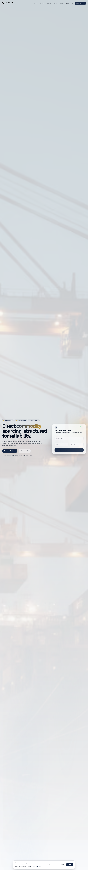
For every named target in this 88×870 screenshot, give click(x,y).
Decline (62, 864)
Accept (69, 864)
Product (57, 435)
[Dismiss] (73, 862)
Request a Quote (9, 451)
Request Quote (79, 3)
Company (42, 3)
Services (49, 3)
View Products (24, 451)
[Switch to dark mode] (72, 3)
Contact (62, 3)
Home (35, 3)
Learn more (38, 866)
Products (55, 3)
